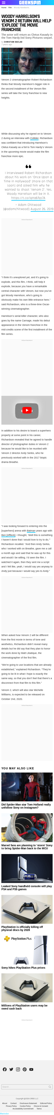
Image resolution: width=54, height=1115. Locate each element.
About (4, 1103)
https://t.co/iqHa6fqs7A (28, 198)
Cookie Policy (25, 1106)
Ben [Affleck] (8, 535)
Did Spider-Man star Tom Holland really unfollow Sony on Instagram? (26, 806)
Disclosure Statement (28, 1103)
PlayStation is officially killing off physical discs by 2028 (22, 928)
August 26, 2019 (42, 209)
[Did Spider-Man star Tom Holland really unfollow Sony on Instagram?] (27, 787)
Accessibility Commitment (23, 1109)
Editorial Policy (46, 1103)
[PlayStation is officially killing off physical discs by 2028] (27, 909)
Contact (13, 1103)
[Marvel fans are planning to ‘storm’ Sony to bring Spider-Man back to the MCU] (27, 827)
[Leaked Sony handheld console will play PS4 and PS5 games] (27, 868)
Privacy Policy (11, 1106)
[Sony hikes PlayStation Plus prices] (27, 950)
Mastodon (4, 1114)
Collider (34, 138)
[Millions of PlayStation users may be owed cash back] (27, 987)
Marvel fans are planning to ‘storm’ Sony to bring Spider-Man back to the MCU (26, 847)
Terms (39, 1109)
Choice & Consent (41, 1106)
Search (50, 1087)
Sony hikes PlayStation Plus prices (23, 967)
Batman (31, 530)
